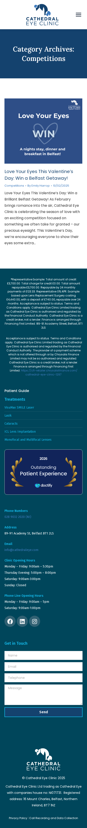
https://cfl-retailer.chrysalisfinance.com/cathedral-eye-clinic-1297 (49, 372)
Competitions (14, 186)
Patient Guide (16, 390)
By (38, 186)
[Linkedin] (22, 621)
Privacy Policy (18, 818)
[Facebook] (10, 621)
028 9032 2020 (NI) (17, 517)
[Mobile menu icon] (79, 15)
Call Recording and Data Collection (53, 818)
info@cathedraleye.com (21, 550)
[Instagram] (34, 621)
